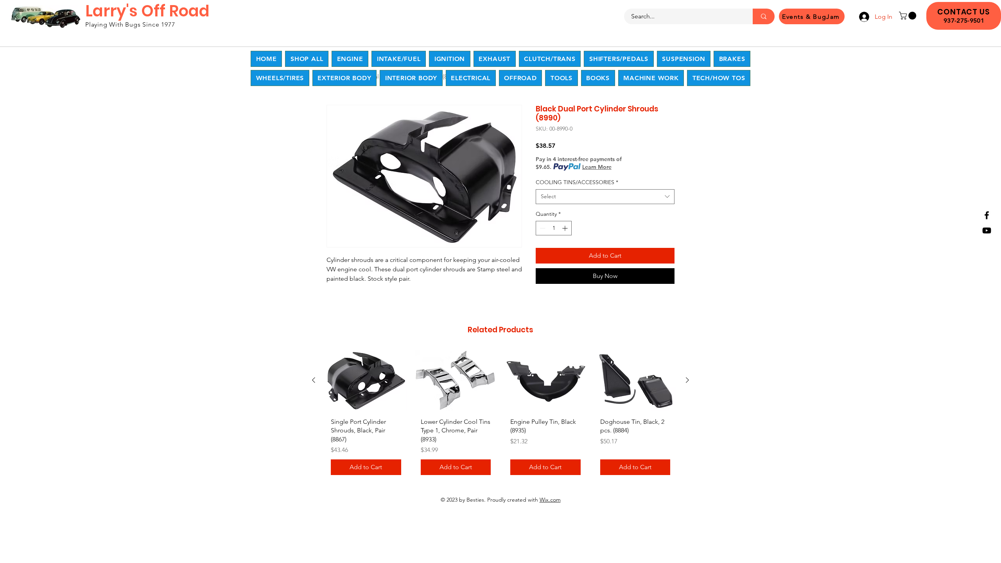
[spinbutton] (554, 228)
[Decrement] (542, 228)
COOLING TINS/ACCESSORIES (577, 182)
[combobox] (605, 196)
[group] (500, 415)
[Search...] (764, 16)
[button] (908, 16)
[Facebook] (986, 215)
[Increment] (565, 228)
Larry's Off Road (147, 11)
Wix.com (550, 499)
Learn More (597, 166)
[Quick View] (366, 380)
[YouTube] (986, 230)
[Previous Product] (313, 380)
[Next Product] (687, 380)
